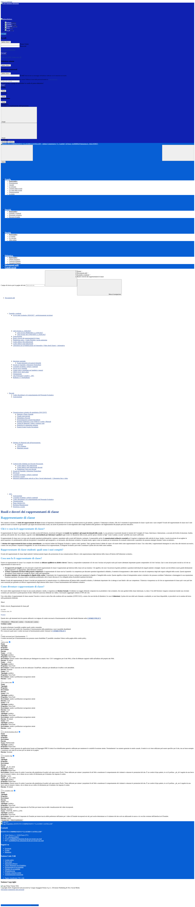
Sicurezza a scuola (19, 476)
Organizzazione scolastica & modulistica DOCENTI (30, 412)
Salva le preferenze (16, 820)
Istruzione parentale (19, 361)
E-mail (22, 75)
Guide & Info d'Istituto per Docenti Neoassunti (28, 464)
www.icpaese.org (6, 756)
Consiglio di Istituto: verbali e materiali (25, 366)
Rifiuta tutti (17, 622)
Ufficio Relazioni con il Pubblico (15, 865)
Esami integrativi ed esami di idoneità (29, 363)
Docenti (11, 393)
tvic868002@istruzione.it (25, 839)
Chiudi (3, 91)
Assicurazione (17, 336)
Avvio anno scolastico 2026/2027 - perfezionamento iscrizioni (33, 315)
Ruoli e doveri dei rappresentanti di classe (26, 338)
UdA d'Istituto (21, 446)
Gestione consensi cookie (13, 873)
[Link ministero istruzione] (10, 3)
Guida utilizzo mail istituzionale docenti (29, 467)
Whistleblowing (10, 871)
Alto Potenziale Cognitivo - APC (23, 376)
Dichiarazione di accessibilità (14, 867)
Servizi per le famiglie (20, 368)
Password (23, 46)
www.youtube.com (7, 791)
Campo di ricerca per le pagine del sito (13, 285)
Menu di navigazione (114, 294)
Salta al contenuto (6, 2)
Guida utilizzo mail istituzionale (23, 344)
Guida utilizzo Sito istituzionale (23, 342)
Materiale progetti (22, 448)
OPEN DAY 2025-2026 (21, 372)
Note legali (8, 862)
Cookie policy (9, 860)
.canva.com (5, 642)
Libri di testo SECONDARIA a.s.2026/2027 (31, 334)
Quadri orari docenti (23, 416)
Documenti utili (82, 273)
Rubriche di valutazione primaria (27, 425)
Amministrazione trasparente (14, 874)
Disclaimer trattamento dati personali (12, 889)
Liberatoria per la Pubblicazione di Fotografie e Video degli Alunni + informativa (39, 345)
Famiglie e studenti (83, 275)
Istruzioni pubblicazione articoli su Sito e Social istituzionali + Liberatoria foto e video (40, 478)
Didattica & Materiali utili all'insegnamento (27, 443)
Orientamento (17, 374)
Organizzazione (18, 501)
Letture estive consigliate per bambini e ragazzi (28, 370)
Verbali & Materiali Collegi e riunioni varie (30, 423)
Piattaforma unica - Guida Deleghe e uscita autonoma (30, 340)
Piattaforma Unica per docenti (26, 469)
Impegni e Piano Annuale (25, 414)
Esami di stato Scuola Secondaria (27, 427)
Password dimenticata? (8, 50)
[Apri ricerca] (178, 153)
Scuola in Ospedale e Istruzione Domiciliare (27, 365)
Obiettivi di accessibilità (12, 869)
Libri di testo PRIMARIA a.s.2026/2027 (30, 333)
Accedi (4, 34)
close (3, 162)
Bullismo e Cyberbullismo (21, 377)
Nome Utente (24, 44)
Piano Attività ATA (19, 503)
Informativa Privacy (11, 864)
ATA (10, 494)
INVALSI (16, 473)
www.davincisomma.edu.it (9, 732)
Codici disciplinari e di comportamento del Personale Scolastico (33, 395)
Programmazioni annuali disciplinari (28, 420)
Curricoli (20, 444)
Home (79, 271)
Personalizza (5, 622)
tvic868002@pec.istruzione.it (26, 840)
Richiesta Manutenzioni (20, 505)
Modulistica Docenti (23, 418)
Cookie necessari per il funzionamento (13, 636)
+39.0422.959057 (13, 837)
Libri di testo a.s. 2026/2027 (22, 331)
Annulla (4, 142)
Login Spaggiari (52, 79)
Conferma (11, 142)
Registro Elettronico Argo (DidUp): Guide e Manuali (34, 421)
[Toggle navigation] (17, 153)
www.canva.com (6, 682)
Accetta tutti (31, 622)
